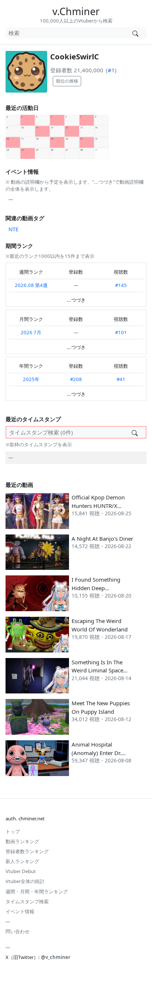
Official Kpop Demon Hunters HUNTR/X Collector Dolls (98, 505)
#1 (111, 70)
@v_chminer (55, 957)
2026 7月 (31, 332)
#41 (121, 379)
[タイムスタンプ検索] (134, 432)
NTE (13, 229)
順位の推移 (67, 81)
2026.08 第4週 (31, 285)
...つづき (76, 300)
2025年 (31, 379)
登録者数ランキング (27, 851)
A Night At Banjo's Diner (102, 538)
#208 (76, 379)
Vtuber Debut (21, 871)
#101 (121, 332)
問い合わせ (18, 931)
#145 (121, 285)
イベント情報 (20, 911)
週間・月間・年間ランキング (37, 891)
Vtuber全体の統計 (25, 881)
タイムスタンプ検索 (27, 901)
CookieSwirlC (74, 56)
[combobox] (65, 32)
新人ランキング (22, 861)
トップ (13, 831)
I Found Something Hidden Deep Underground (96, 588)
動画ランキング (22, 841)
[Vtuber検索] (135, 32)
